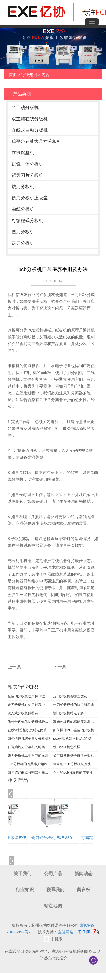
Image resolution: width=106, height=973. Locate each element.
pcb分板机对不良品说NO (72, 739)
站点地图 (53, 905)
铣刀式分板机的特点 (23, 713)
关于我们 (23, 873)
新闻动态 (84, 873)
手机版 (56, 939)
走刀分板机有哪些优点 (70, 696)
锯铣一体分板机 (27, 164)
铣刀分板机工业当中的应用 (28, 755)
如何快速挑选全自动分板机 (73, 755)
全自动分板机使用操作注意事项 (30, 696)
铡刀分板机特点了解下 (70, 713)
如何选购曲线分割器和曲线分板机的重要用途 (30, 772)
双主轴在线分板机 (30, 118)
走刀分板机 (23, 243)
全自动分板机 (25, 107)
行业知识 (29, 74)
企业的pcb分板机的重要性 (73, 772)
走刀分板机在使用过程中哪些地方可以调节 (30, 705)
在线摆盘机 (23, 152)
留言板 (83, 889)
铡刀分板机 (23, 231)
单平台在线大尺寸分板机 (36, 141)
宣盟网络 (65, 932)
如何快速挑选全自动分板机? (29, 739)
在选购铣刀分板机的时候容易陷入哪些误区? (30, 747)
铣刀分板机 (23, 186)
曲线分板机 (23, 209)
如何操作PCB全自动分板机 (73, 730)
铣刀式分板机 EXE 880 (51, 837)
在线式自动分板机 (30, 130)
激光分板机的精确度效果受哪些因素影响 (75, 722)
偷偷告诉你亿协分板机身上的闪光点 (30, 722)
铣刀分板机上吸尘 (30, 197)
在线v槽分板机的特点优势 (27, 730)
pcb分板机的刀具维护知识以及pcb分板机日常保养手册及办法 (30, 764)
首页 (13, 74)
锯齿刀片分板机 (27, 175)
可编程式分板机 (27, 220)
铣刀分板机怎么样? (67, 747)
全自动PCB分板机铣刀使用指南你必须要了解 (75, 764)
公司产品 (53, 873)
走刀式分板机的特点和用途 (73, 705)
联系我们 (55, 889)
